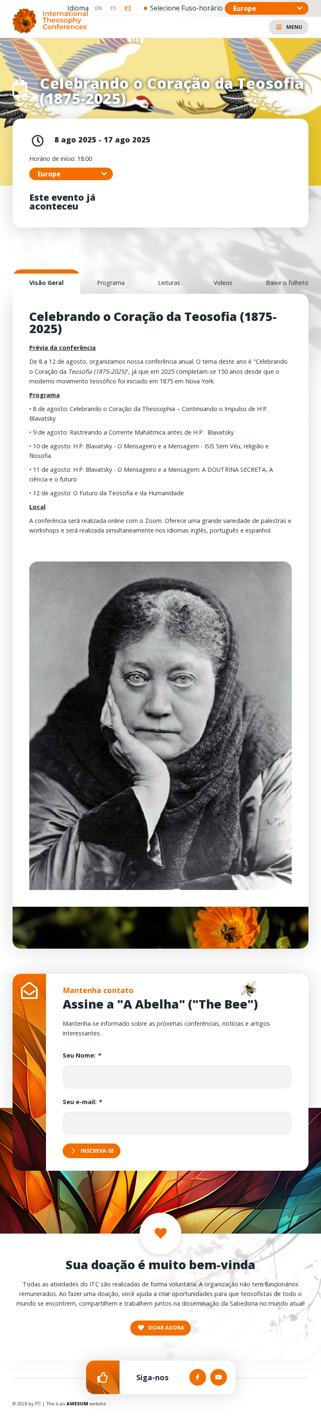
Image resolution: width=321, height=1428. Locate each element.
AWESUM (77, 1403)
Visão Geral (46, 283)
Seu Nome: (82, 1055)
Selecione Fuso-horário (186, 8)
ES (113, 8)
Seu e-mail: (82, 1102)
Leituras (169, 283)
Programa (111, 283)
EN (98, 8)
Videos (223, 283)
